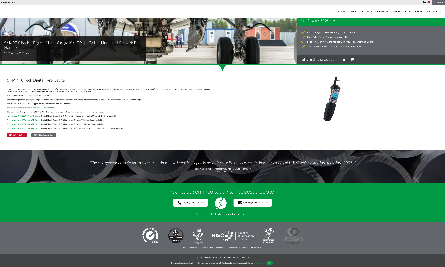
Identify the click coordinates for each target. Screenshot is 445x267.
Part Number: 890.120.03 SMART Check (23, 116)
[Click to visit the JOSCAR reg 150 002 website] (293, 235)
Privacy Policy (256, 247)
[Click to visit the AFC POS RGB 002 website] (269, 235)
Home (184, 247)
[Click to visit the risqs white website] (233, 235)
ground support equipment (38, 108)
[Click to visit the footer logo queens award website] (198, 235)
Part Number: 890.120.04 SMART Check (23, 120)
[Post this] (345, 59)
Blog (408, 11)
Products (356, 11)
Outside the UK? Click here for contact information (222, 214)
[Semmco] (6, 11)
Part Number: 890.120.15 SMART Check (23, 128)
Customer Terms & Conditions (212, 247)
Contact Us (433, 11)
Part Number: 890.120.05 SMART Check (23, 124)
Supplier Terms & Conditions (237, 247)
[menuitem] (342, 11)
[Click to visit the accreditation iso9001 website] (150, 235)
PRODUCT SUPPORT (378, 11)
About (397, 11)
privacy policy (259, 263)
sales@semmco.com (255, 202)
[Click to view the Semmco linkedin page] (425, 2)
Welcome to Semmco (9, 2)
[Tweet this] (352, 59)
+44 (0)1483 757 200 (193, 202)
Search (439, 2)
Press (418, 11)
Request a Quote (17, 135)
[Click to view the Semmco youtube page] (430, 2)
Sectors (341, 11)
